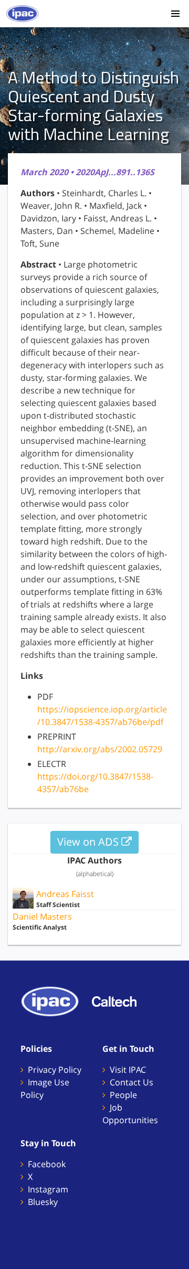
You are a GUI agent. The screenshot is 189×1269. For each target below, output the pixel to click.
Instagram (48, 1189)
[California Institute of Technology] (119, 1000)
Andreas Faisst (65, 894)
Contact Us (131, 1082)
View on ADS (89, 842)
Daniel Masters (42, 916)
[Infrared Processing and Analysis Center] (55, 1000)
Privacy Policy (54, 1069)
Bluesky (43, 1202)
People (123, 1095)
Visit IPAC (128, 1069)
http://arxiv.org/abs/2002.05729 (99, 749)
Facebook (47, 1164)
